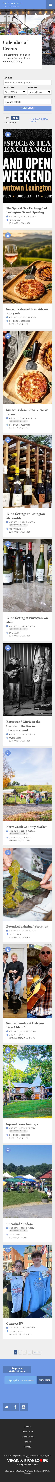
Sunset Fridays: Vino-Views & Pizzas (27, 411)
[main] (27, 684)
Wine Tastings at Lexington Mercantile (25, 515)
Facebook (15, 1407)
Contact (27, 1426)
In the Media (27, 1436)
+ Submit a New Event (39, 120)
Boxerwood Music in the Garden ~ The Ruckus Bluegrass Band (23, 725)
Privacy (27, 1446)
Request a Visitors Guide (17, 1369)
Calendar (10, 122)
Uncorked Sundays (19, 1223)
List (6, 118)
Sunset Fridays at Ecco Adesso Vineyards (27, 311)
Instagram (24, 1407)
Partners (27, 1441)
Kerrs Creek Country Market (26, 826)
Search (8, 78)
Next (36, 1352)
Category (9, 97)
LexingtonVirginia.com (27, 1464)
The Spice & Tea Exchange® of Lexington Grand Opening (26, 210)
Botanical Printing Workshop (27, 926)
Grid (15, 118)
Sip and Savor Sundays (22, 1124)
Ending (32, 87)
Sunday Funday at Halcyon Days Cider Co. (25, 1025)
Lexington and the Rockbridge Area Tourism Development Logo (12, 4)
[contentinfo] (27, 1420)
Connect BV (14, 1323)
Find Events (27, 108)
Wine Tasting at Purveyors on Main (27, 619)
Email (7, 1407)
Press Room (27, 1431)
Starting (9, 87)
